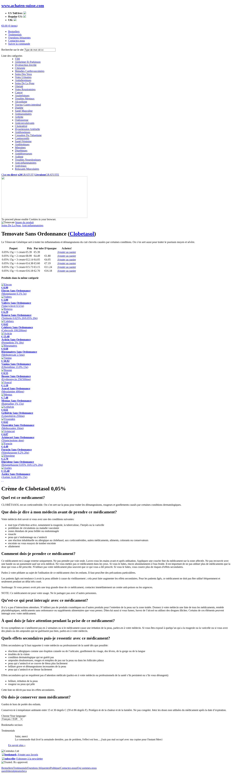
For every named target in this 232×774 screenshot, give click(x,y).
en (5, 771)
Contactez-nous (16, 40)
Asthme (19, 156)
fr (7, 771)
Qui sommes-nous (87, 768)
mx (20, 771)
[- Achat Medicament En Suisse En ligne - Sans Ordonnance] (9, 754)
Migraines (20, 147)
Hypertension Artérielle (27, 129)
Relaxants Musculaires (27, 168)
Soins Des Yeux (23, 74)
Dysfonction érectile (26, 65)
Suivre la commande (19, 43)
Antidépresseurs (23, 153)
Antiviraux (20, 165)
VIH (17, 58)
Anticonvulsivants (24, 123)
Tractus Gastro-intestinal (28, 104)
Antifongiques (22, 132)
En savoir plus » (16, 745)
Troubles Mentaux (24, 98)
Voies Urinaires (23, 77)
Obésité (19, 86)
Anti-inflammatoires (25, 162)
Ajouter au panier (66, 252)
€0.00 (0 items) (9, 25)
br (23, 771)
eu (17, 771)
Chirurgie (20, 68)
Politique (55, 768)
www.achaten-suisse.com (22, 5)
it (13, 771)
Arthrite (19, 116)
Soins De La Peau (24, 83)
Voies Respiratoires (25, 89)
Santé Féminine (23, 141)
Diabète (19, 107)
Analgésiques (22, 95)
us (2, 771)
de (9, 771)
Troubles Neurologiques (28, 159)
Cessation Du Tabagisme (28, 135)
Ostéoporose (21, 120)
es (12, 771)
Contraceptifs (22, 138)
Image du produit (24, 222)
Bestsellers (14, 31)
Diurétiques (21, 150)
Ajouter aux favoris (27, 754)
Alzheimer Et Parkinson (28, 61)
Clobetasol (82, 234)
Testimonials (15, 34)
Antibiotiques (22, 144)
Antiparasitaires (23, 113)
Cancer (19, 92)
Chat (9, 174)
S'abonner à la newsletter (29, 758)
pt (15, 771)
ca (25, 771)
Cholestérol (21, 126)
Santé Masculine (24, 110)
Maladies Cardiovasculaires (29, 71)
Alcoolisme (21, 101)
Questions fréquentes (19, 37)
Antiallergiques (23, 80)
